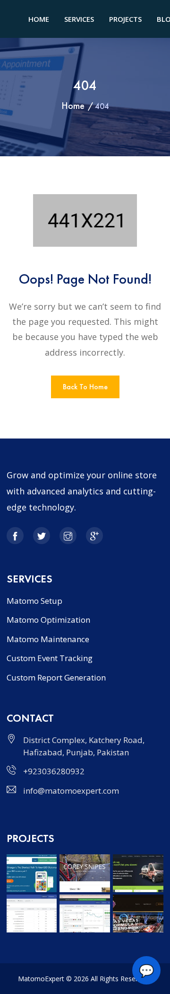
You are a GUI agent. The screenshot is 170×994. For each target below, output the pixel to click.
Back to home (85, 387)
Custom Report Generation (56, 677)
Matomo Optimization (48, 619)
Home (73, 105)
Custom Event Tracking (50, 658)
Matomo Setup (34, 600)
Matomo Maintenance (48, 639)
